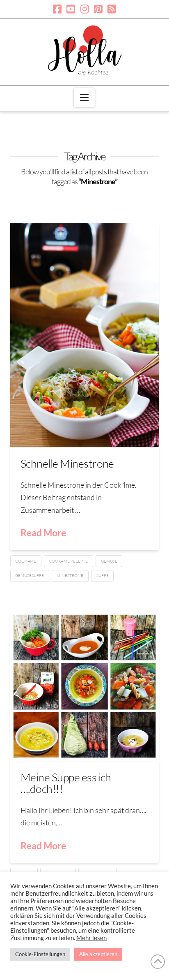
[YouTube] (70, 9)
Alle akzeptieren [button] (98, 954)
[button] (84, 97)
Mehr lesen (91, 937)
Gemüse (109, 561)
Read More (43, 532)
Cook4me (25, 561)
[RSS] (111, 9)
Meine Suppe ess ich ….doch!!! (66, 782)
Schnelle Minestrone (67, 463)
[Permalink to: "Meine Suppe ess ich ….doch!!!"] (84, 686)
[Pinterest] (98, 9)
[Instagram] (84, 9)
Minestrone (70, 575)
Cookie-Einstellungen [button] (40, 954)
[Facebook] (57, 9)
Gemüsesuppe (29, 575)
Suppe (102, 575)
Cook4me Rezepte (68, 561)
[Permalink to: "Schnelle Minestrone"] (84, 335)
